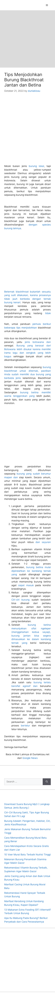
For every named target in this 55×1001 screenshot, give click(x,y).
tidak (48, 313)
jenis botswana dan (38, 342)
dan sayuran (43, 542)
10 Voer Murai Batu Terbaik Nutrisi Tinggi (27, 854)
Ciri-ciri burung (20, 599)
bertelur (25, 725)
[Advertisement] (27, 38)
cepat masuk (26, 585)
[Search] (47, 781)
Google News (30, 758)
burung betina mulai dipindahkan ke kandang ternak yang (31, 571)
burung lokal (36, 166)
